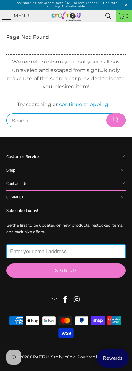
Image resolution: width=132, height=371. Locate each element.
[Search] (108, 16)
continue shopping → (87, 104)
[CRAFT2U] (66, 16)
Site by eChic (63, 356)
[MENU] (3, 16)
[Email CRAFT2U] (54, 300)
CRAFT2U (39, 356)
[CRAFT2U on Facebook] (65, 300)
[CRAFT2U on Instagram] (77, 300)
